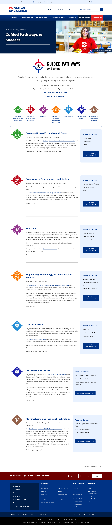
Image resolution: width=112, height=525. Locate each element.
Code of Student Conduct (47, 502)
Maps (72, 10)
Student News (61, 497)
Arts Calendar (44, 488)
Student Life (72, 17)
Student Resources (58, 17)
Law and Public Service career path (55, 375)
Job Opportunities (92, 496)
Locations (20, 503)
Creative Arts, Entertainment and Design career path (45, 193)
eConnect (17, 493)
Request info (73, 476)
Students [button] (12, 2)
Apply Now (98, 17)
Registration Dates (62, 494)
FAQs (74, 491)
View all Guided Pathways (55, 96)
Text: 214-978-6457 (42, 514)
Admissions (14, 17)
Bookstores (44, 494)
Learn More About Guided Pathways (55, 92)
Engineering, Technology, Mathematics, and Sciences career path (49, 285)
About (52, 10)
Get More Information (92, 154)
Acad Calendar (20, 499)
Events (90, 488)
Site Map (87, 522)
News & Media (91, 499)
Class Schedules (45, 500)
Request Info (85, 17)
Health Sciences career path (37, 339)
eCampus (17, 489)
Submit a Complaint (77, 501)
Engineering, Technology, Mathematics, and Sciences (56, 119)
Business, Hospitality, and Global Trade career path (59, 141)
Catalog (43, 497)
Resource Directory (23, 506)
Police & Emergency (77, 494)
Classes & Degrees (42, 17)
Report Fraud (79, 522)
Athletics (43, 491)
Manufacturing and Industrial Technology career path (45, 429)
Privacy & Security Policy (68, 522)
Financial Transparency (54, 522)
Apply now (98, 476)
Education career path (50, 249)
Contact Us (75, 488)
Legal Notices (43, 522)
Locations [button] (98, 2)
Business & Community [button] (25, 2)
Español (52, 2)
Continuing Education (63, 488)
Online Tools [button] (87, 2)
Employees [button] (40, 2)
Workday (17, 486)
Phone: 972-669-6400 (28, 514)
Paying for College (27, 17)
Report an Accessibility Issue (30, 522)
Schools (90, 501)
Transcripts (60, 500)
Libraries (17, 496)
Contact (62, 10)
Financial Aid (61, 491)
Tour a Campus (86, 476)
